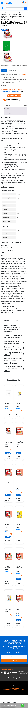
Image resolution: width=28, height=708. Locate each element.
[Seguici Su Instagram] (10, 678)
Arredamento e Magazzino (11, 13)
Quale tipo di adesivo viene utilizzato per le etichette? (13, 336)
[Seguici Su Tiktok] (16, 678)
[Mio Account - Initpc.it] (26, 2)
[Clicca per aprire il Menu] (3, 8)
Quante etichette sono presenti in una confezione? (13, 348)
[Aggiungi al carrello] (11, 410)
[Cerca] (25, 8)
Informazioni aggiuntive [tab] (9, 110)
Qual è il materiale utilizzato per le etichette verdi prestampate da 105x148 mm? (12, 328)
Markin (25, 105)
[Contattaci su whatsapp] (19, 678)
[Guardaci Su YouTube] (13, 678)
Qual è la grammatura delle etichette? (13, 354)
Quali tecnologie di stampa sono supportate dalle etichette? (13, 369)
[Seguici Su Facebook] (8, 678)
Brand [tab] (5, 112)
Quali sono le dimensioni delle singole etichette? (12, 342)
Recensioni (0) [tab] (7, 113)
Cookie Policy (17, 685)
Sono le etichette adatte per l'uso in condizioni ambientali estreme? (13, 361)
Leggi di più (3, 85)
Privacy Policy (11, 685)
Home (2, 13)
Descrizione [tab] (6, 108)
